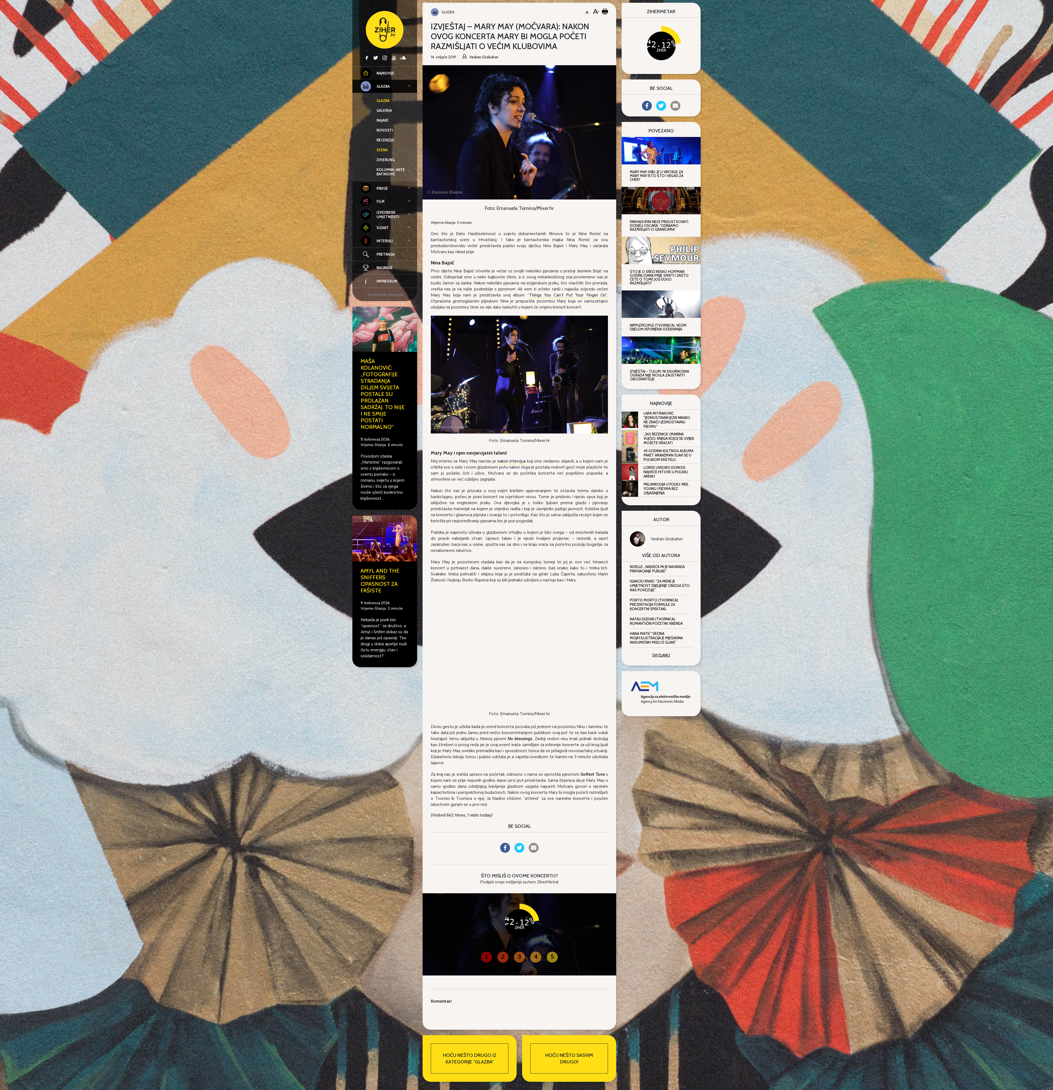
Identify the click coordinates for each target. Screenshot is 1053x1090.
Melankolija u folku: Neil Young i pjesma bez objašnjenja (666, 488)
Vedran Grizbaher (667, 539)
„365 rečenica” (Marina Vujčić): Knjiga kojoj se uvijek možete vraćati (669, 438)
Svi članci (661, 655)
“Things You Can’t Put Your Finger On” (567, 295)
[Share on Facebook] (505, 851)
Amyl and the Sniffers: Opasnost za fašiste (380, 580)
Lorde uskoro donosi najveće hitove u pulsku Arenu (666, 471)
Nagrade (385, 268)
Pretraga (386, 254)
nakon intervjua (511, 461)
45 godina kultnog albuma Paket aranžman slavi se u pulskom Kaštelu (668, 455)
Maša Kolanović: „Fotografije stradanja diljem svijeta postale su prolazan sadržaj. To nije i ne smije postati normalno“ (382, 394)
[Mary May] (519, 374)
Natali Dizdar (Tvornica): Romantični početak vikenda (656, 621)
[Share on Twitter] (519, 851)
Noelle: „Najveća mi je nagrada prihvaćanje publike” (657, 568)
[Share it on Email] (534, 851)
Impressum (387, 281)
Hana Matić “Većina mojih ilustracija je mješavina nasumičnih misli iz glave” (656, 637)
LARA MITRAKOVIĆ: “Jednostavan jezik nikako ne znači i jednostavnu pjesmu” (667, 420)
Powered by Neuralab (386, 294)
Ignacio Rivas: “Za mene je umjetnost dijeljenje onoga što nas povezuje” (660, 585)
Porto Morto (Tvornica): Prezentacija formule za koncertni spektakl (654, 604)
